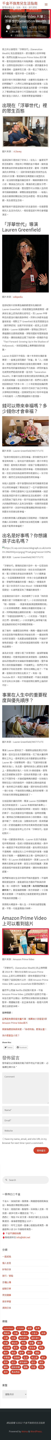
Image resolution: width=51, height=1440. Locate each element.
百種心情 (6, 1282)
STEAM (20, 1328)
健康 (30, 1328)
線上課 (34, 1357)
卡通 (6, 1337)
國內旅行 (23, 1337)
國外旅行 (35, 1337)
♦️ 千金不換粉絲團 (11, 1233)
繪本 (43, 1357)
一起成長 (6, 1256)
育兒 (6, 1362)
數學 (21, 1352)
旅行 (29, 1352)
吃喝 (14, 1337)
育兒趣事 (6, 1295)
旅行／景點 (7, 1275)
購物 (6, 1367)
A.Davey (17, 151)
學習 (23, 1342)
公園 (16, 1333)
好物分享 (34, 9)
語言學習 (6, 1301)
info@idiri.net (23, 1237)
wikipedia (18, 296)
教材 (6, 1352)
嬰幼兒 (15, 1342)
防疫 (33, 1367)
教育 (14, 1352)
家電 (31, 1342)
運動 (26, 1367)
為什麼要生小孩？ (11, 1035)
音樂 (41, 1367)
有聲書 (7, 1357)
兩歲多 (7, 1333)
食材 (6, 1371)
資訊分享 (6, 1307)
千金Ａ (24, 1333)
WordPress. (36, 1431)
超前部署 (16, 1367)
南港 (43, 1333)
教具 (41, 1347)
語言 (33, 1362)
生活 (26, 1357)
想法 (23, 1347)
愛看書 (32, 1347)
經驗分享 (6, 1288)
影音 (16, 1347)
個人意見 (17, 9)
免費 (37, 1328)
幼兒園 (7, 1347)
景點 (37, 1352)
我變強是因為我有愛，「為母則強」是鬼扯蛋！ (24, 1029)
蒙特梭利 (23, 1362)
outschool (8, 1328)
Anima (24, 1431)
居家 (39, 1342)
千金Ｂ (34, 1333)
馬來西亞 (16, 1371)
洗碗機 (17, 1357)
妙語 (6, 1342)
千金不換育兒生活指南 (20, 3)
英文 (14, 1362)
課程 (41, 1362)
